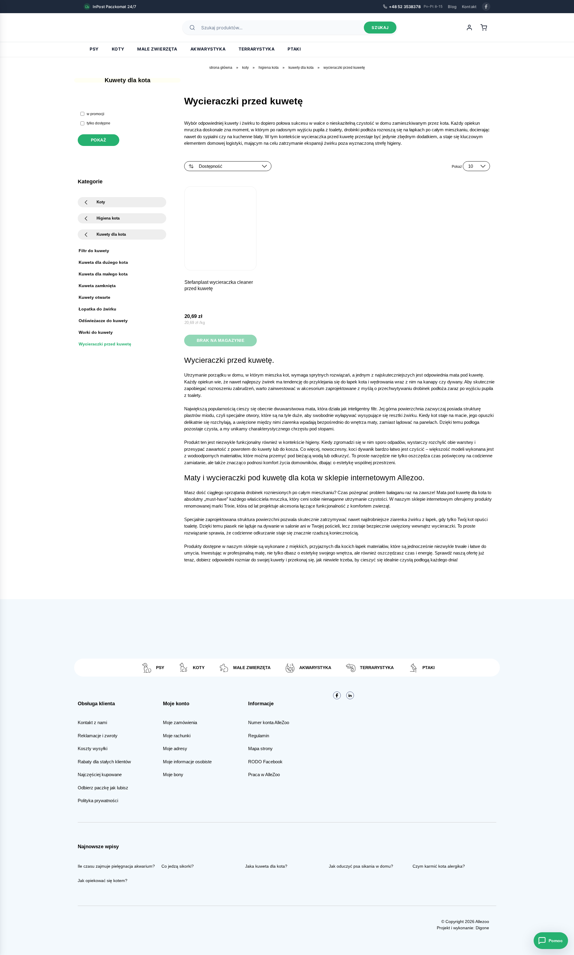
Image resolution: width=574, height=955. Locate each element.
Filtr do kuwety (94, 250)
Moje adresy (175, 748)
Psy (94, 48)
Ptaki (294, 48)
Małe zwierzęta (157, 48)
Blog (452, 6)
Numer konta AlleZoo (268, 722)
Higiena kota (269, 68)
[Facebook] (486, 6)
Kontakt (469, 6)
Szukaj (380, 27)
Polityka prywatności (98, 800)
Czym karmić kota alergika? (439, 866)
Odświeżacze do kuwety (103, 320)
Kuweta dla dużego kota (103, 262)
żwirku (415, 519)
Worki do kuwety (96, 332)
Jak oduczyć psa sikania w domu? (361, 866)
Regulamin (258, 735)
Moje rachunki (176, 735)
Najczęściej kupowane (100, 774)
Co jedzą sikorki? (177, 866)
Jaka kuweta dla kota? (266, 866)
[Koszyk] (483, 27)
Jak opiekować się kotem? (102, 880)
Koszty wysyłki (92, 748)
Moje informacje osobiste (187, 761)
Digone (482, 927)
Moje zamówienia (180, 722)
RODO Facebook (265, 761)
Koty (118, 48)
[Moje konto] (469, 27)
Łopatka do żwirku (97, 309)
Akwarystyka (208, 48)
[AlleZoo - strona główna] (105, 27)
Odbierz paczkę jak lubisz (103, 787)
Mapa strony (260, 748)
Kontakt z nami (92, 722)
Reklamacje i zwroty (97, 735)
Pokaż (98, 140)
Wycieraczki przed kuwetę (105, 344)
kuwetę (476, 374)
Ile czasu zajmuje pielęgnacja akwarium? (116, 866)
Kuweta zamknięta (97, 285)
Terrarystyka (256, 48)
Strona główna (220, 68)
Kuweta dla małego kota (103, 274)
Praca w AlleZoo (264, 774)
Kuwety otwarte (94, 297)
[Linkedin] (350, 695)
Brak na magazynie (221, 340)
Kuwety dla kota (301, 68)
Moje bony (173, 774)
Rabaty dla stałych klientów (104, 761)
